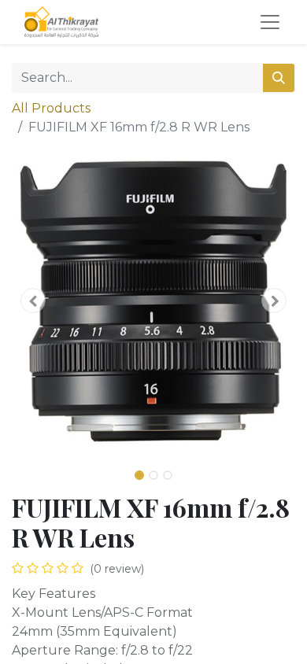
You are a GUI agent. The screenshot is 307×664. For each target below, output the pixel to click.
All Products (51, 108)
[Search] (278, 78)
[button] (33, 300)
